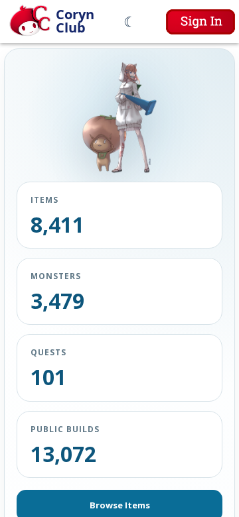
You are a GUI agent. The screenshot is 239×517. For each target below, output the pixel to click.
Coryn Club (75, 21)
